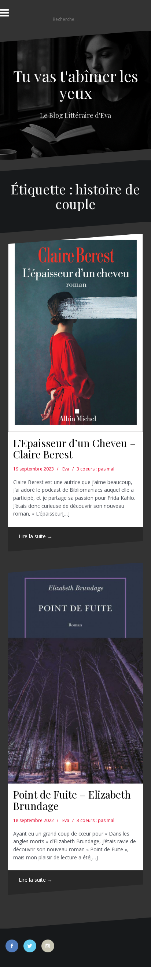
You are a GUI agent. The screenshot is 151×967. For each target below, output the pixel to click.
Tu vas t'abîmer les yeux (75, 84)
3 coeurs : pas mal (95, 469)
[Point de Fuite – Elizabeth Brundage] (75, 673)
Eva (65, 469)
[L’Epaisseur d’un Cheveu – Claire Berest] (75, 333)
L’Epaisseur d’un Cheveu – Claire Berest (74, 448)
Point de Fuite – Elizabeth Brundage (72, 800)
